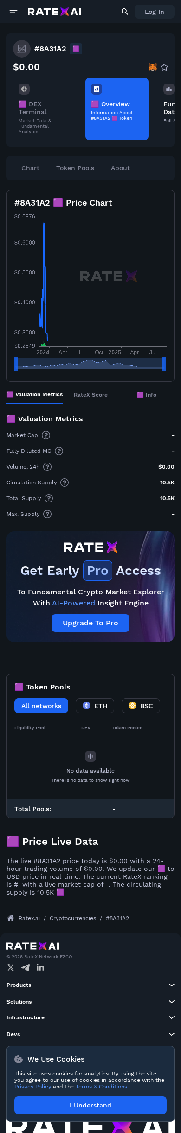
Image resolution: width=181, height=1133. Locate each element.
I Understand (90, 1105)
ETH (100, 705)
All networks (41, 705)
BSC (146, 705)
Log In (154, 11)
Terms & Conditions (101, 1086)
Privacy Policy (32, 1086)
